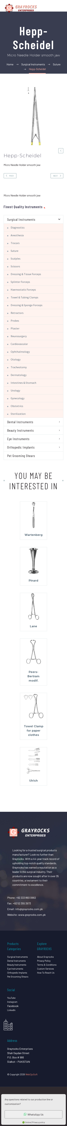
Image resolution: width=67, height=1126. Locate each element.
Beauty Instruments (20, 430)
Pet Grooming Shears (21, 456)
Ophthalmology (20, 351)
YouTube (11, 997)
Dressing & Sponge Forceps (26, 305)
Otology (15, 359)
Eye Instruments (18, 439)
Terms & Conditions (47, 964)
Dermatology (18, 375)
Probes (15, 320)
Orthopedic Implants (21, 447)
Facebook (13, 1006)
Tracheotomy (19, 367)
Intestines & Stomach (23, 382)
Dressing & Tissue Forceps (26, 274)
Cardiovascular (19, 344)
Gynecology (17, 398)
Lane (33, 626)
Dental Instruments (20, 422)
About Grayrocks (45, 956)
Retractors (17, 313)
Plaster (15, 328)
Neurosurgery (19, 336)
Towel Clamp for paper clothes (33, 731)
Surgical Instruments (21, 219)
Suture (14, 250)
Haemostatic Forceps (23, 289)
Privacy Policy (44, 960)
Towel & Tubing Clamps (24, 297)
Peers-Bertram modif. (33, 676)
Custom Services (45, 968)
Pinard (33, 580)
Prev (11, 175)
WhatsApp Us (35, 1114)
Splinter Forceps (20, 282)
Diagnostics (18, 227)
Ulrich (33, 780)
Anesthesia (17, 235)
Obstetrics (17, 406)
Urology (15, 390)
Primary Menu (60, 8)
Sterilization (18, 413)
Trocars (15, 243)
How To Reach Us (45, 972)
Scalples (15, 258)
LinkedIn (11, 1010)
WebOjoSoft (31, 1074)
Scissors (15, 266)
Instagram (12, 1001)
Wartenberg (34, 535)
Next (55, 175)
